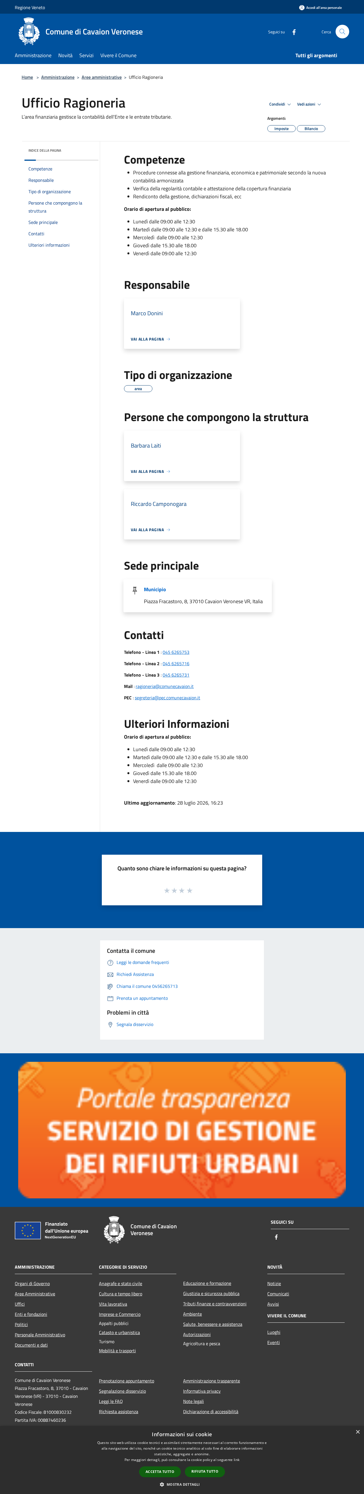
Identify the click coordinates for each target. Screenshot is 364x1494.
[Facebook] (291, 31)
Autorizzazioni (197, 1334)
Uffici (20, 1304)
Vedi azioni (306, 104)
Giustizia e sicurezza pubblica (211, 1293)
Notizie (274, 1283)
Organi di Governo (32, 1283)
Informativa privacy (202, 1391)
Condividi (277, 104)
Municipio (155, 589)
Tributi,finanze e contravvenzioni (215, 1303)
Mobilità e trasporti (117, 1350)
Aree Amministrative (35, 1293)
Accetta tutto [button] (160, 1471)
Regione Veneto (30, 7)
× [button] (357, 1432)
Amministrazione (58, 77)
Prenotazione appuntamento (126, 1380)
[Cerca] (342, 31)
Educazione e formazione (207, 1283)
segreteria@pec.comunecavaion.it (167, 697)
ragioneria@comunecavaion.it (165, 686)
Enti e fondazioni (31, 1314)
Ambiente (192, 1313)
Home (27, 77)
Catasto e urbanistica (119, 1332)
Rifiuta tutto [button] (204, 1471)
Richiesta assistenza (118, 1411)
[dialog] (182, 1460)
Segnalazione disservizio (122, 1391)
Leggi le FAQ (111, 1401)
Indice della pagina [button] (44, 150)
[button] (182, 1484)
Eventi (273, 1342)
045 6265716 (176, 663)
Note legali (193, 1401)
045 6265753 (176, 652)
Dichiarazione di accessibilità (210, 1411)
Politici (21, 1324)
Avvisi (273, 1304)
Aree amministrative (102, 77)
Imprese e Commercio (119, 1314)
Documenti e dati (31, 1344)
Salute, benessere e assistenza (212, 1324)
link (236, 1459)
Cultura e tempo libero (120, 1293)
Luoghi (273, 1332)
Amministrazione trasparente (211, 1380)
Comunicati (278, 1293)
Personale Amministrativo (40, 1334)
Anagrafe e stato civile (120, 1283)
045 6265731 (176, 674)
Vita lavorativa (113, 1304)
